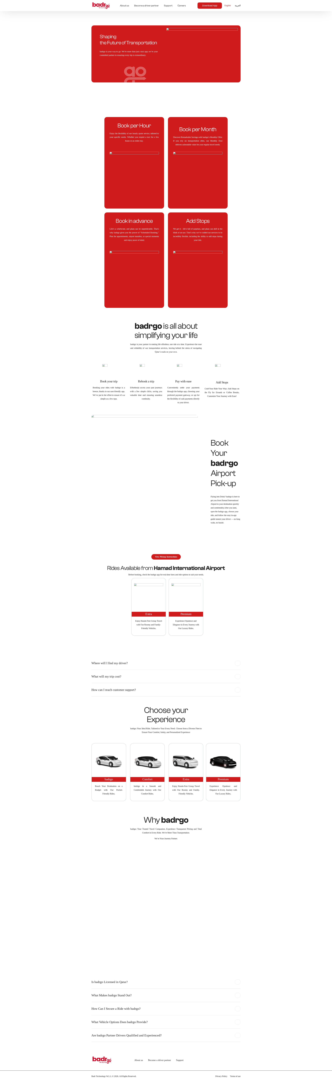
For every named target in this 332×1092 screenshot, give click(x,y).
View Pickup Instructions (166, 557)
